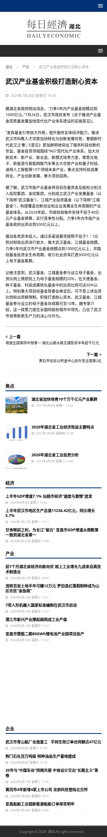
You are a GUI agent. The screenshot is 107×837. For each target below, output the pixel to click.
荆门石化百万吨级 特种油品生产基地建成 (40, 756)
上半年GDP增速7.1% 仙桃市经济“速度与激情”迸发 (48, 496)
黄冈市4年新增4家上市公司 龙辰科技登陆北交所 (46, 789)
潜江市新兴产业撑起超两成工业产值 (36, 619)
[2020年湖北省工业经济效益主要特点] (16, 433)
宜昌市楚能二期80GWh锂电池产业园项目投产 (44, 633)
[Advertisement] (53, 684)
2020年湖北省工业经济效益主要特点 (63, 427)
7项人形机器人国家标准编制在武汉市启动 (41, 605)
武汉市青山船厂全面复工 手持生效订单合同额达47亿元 (53, 741)
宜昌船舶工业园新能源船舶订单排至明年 (40, 803)
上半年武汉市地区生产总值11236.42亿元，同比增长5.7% (50, 513)
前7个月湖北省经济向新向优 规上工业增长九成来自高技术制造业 (53, 569)
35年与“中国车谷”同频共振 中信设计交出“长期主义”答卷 (51, 773)
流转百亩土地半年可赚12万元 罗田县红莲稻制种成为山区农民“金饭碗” (52, 588)
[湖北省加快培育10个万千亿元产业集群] (16, 405)
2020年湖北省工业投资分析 (55, 454)
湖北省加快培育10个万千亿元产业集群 (64, 399)
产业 (9, 554)
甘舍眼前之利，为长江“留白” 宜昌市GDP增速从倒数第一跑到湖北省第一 (51, 532)
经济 (9, 483)
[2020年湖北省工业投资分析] (16, 460)
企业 (9, 729)
